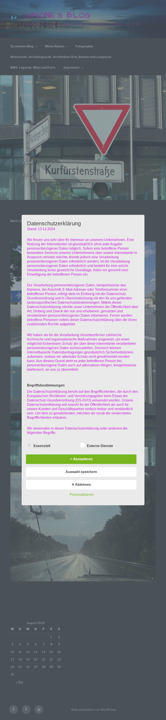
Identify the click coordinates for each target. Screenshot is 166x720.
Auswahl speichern (81, 472)
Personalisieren (82, 494)
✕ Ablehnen (81, 484)
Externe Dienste (100, 446)
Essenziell (42, 446)
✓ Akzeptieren (81, 459)
